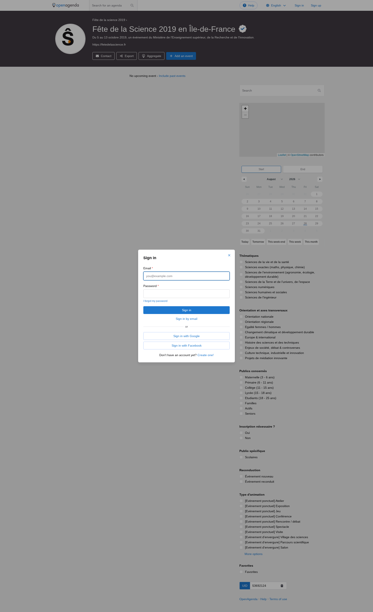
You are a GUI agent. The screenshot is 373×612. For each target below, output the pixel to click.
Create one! (206, 355)
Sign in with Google (186, 336)
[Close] (229, 255)
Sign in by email (186, 318)
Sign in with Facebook (187, 345)
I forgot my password (155, 301)
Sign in (186, 310)
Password (151, 286)
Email (148, 268)
